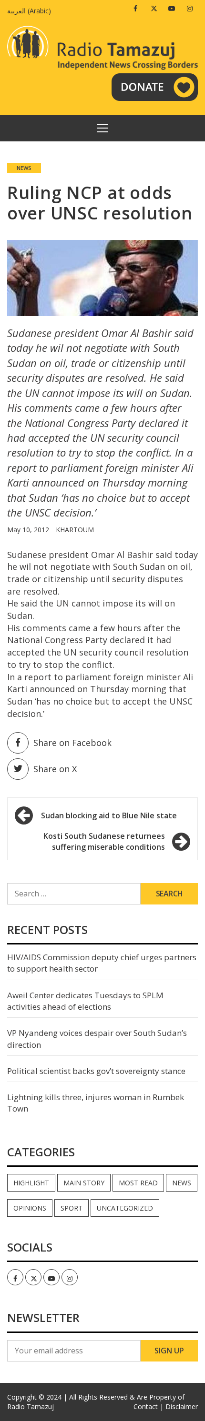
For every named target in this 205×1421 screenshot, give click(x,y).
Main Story (83, 1182)
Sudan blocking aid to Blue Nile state (109, 815)
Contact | (148, 1406)
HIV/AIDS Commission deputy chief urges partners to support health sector (101, 963)
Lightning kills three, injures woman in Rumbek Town (95, 1103)
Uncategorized (125, 1207)
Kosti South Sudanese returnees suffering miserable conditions (104, 841)
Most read (138, 1182)
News (24, 167)
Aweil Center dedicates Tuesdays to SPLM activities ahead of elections (85, 1001)
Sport (71, 1207)
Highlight (31, 1182)
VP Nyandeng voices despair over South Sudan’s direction (97, 1038)
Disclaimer (181, 1406)
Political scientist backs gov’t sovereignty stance (96, 1070)
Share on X (55, 769)
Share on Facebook (72, 742)
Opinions (29, 1207)
